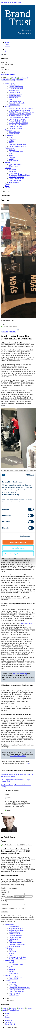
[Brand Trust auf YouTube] (13, 78)
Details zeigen (25, 536)
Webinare (12, 157)
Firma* (3, 898)
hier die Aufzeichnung (20, 674)
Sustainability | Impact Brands (18, 124)
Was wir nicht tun (14, 173)
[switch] (31, 515)
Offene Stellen (13, 166)
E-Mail (27, 763)
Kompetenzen (9, 83)
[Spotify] (4, 1010)
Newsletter (12, 139)
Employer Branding (15, 92)
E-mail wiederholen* (7, 896)
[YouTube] (28, 1008)
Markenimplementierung (16, 88)
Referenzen (8, 130)
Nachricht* (4, 905)
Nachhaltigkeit (13, 97)
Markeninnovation (14, 105)
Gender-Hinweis (10, 1024)
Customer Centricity (15, 101)
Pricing (11, 99)
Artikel (11, 137)
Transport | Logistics (15, 126)
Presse (7, 44)
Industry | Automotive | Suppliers (19, 115)
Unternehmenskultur (15, 94)
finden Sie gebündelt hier (18, 756)
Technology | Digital (15, 128)
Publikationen (9, 135)
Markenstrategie (14, 85)
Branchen (8, 106)
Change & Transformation (17, 103)
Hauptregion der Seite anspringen (11, 2)
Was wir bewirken (14, 132)
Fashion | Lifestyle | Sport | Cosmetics (20, 108)
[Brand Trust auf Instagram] (5, 80)
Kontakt (7, 42)
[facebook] (21, 1008)
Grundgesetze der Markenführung (19, 175)
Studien (11, 141)
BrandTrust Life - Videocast (17, 146)
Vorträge (11, 159)
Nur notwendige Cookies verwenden (18, 554)
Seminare (12, 155)
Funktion (3, 900)
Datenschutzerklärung (10, 494)
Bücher (11, 142)
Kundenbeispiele (14, 133)
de (5, 51)
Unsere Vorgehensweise (16, 177)
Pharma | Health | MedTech (17, 121)
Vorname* (4, 890)
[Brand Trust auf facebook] (22, 78)
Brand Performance (15, 96)
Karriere (7, 162)
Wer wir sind (13, 169)
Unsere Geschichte (15, 180)
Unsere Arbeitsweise (15, 164)
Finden (3, 191)
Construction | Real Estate (17, 119)
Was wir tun (12, 171)
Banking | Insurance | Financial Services (21, 112)
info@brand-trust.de (8, 74)
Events (11, 153)
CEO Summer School (16, 151)
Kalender (12, 150)
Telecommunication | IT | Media (19, 117)
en (5, 49)
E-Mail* (3, 894)
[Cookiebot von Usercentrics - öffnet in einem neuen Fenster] (25, 475)
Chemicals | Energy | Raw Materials (20, 114)
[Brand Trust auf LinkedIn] (19, 80)
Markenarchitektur (14, 90)
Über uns (8, 168)
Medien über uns (14, 182)
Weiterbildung (9, 148)
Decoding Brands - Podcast (17, 144)
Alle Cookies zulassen (18, 542)
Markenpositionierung (16, 87)
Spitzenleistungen (26, 623)
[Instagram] (12, 1008)
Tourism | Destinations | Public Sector (20, 110)
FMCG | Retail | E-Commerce (18, 123)
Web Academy (13, 160)
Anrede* (3, 888)
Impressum (8, 1020)
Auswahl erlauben (18, 548)
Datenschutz (9, 1022)
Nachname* (4, 892)
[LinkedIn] (4, 1008)
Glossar (7, 46)
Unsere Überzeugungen (16, 178)
